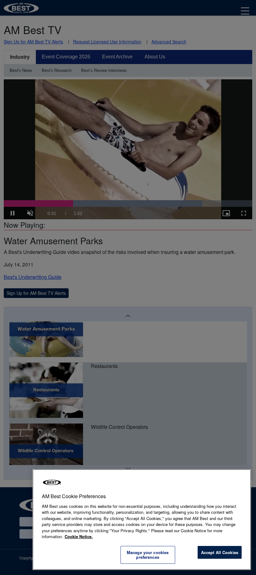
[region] (141, 519)
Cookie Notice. (79, 536)
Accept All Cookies (219, 552)
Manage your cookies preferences (148, 554)
